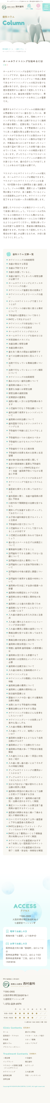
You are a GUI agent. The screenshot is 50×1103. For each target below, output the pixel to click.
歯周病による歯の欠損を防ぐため (25, 603)
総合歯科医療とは (17, 693)
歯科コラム (7, 1043)
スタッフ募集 (30, 1039)
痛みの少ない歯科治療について (23, 381)
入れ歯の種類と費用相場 (20, 726)
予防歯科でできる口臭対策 (21, 448)
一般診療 (6, 1058)
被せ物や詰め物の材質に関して (23, 459)
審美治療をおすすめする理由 (22, 708)
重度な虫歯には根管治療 (20, 389)
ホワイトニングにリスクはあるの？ (26, 478)
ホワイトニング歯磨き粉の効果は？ (26, 290)
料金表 (5, 1039)
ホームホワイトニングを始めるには (26, 335)
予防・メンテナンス (33, 1075)
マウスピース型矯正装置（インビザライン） (12, 1066)
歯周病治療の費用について (21, 685)
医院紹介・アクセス (11, 1036)
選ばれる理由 (30, 1032)
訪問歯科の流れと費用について (23, 560)
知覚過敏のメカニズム (19, 339)
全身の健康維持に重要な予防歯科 (25, 463)
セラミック (29, 1065)
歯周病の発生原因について (21, 644)
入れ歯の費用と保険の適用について (26, 629)
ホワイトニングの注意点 (20, 327)
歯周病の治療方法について (21, 666)
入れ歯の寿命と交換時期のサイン (25, 670)
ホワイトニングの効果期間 (21, 377)
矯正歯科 (28, 1062)
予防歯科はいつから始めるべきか (25, 437)
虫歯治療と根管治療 (18, 343)
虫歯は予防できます (18, 268)
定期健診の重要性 (17, 397)
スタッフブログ (31, 1043)
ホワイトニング (9, 1072)
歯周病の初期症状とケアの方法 (23, 592)
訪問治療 (6, 1079)
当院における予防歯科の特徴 (22, 704)
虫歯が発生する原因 (18, 264)
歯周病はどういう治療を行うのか (25, 745)
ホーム (5, 1032)
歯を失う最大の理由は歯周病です (25, 351)
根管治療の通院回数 (18, 393)
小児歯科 (28, 1058)
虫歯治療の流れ (16, 347)
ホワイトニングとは (18, 674)
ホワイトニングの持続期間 (21, 260)
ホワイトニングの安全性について (25, 323)
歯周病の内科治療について (21, 419)
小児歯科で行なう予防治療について (26, 408)
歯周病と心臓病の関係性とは (22, 689)
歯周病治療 (7, 1075)
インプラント (8, 1062)
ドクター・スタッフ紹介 (34, 1036)
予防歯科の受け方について (21, 524)
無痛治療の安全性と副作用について (26, 640)
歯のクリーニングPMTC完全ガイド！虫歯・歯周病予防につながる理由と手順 (26, 470)
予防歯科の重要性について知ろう (25, 315)
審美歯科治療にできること (21, 549)
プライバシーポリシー (11, 1047)
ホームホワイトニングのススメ (23, 331)
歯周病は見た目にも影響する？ (23, 655)
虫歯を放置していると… (20, 272)
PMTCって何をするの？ (20, 319)
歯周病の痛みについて (19, 385)
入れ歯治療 (29, 1072)
